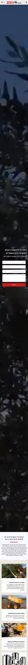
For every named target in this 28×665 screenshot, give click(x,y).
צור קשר (14, 284)
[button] (26, 2)
